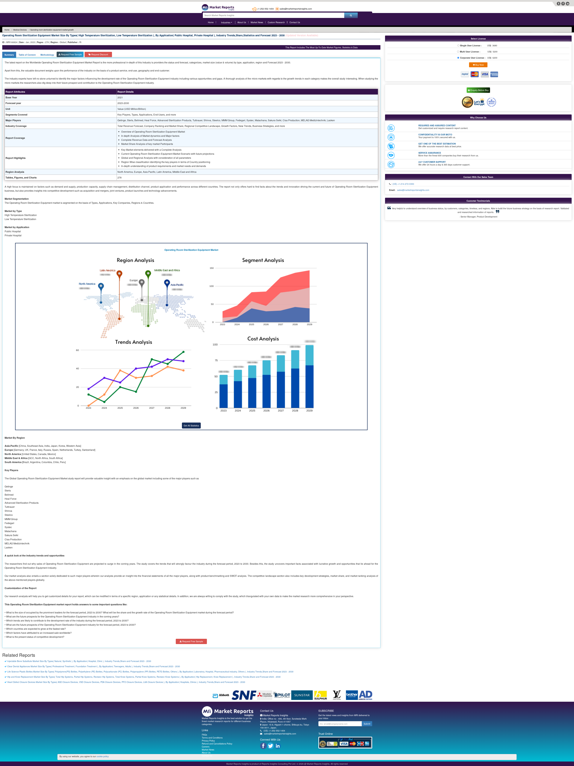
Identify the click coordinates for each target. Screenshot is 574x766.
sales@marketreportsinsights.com (296, 8)
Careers (205, 746)
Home (211, 22)
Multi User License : (470, 51)
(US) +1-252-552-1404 (274, 730)
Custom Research (276, 22)
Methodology (47, 54)
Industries (225, 22)
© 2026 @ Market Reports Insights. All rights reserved (322, 763)
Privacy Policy (208, 740)
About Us (241, 22)
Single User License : (471, 45)
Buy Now (479, 64)
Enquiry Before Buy (479, 90)
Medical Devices (20, 29)
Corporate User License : (473, 57)
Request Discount (99, 54)
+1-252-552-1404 (265, 8)
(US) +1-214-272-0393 (403, 183)
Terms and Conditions (212, 737)
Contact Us (295, 22)
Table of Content (27, 54)
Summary (9, 54)
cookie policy (103, 756)
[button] (401, 210)
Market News (257, 22)
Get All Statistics (191, 425)
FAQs (204, 734)
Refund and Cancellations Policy (217, 743)
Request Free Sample (71, 54)
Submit (367, 723)
